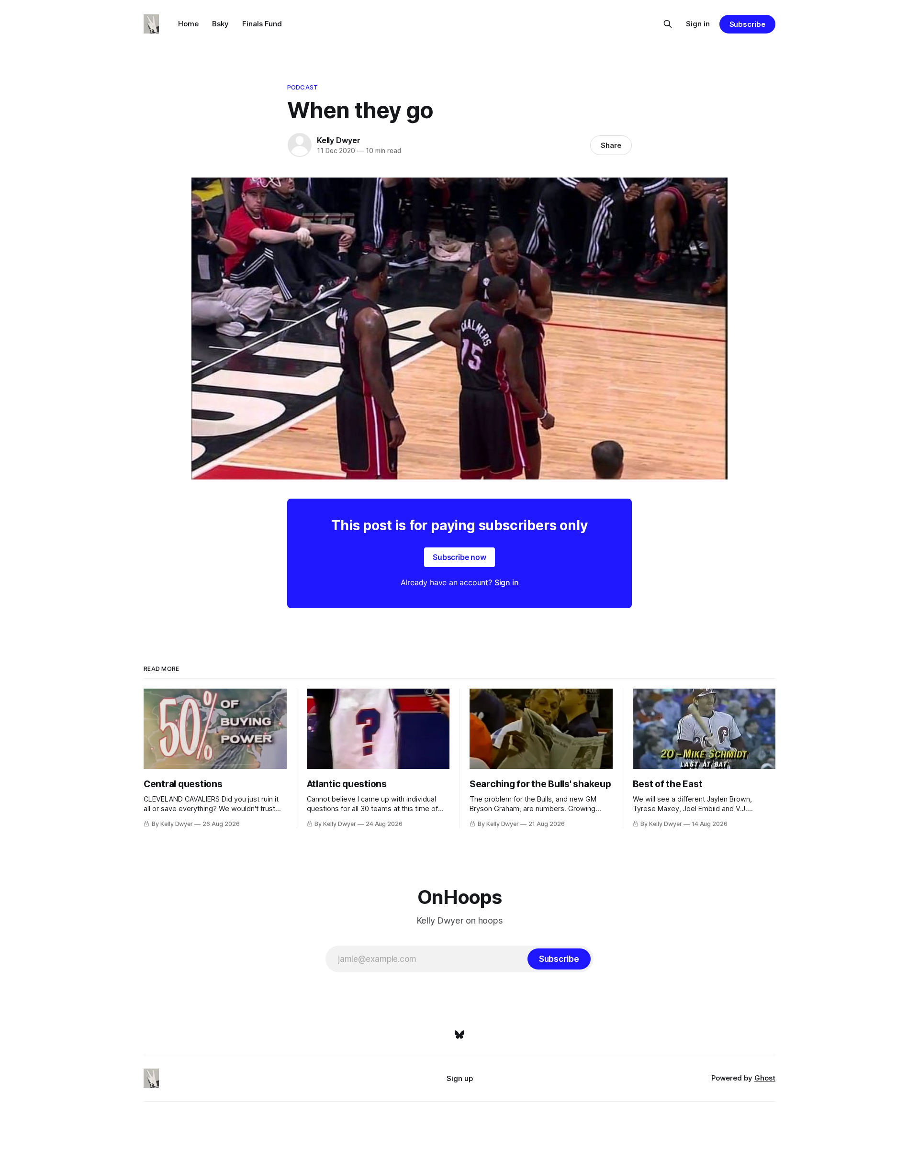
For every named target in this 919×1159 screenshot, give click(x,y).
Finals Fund (262, 23)
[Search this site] (667, 24)
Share (611, 145)
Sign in (698, 23)
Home (188, 23)
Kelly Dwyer (338, 140)
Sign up (460, 1078)
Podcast (302, 87)
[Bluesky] (459, 1034)
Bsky (220, 23)
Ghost (764, 1077)
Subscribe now (459, 557)
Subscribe (747, 24)
